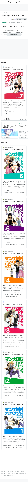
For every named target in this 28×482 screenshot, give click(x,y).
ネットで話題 (12, 22)
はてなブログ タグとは (5, 473)
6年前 (12, 67)
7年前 (12, 251)
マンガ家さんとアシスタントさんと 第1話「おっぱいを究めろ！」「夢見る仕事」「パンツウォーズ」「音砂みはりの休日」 (9, 126)
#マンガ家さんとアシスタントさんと (11, 111)
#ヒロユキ (22, 111)
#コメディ (18, 397)
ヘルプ (12, 473)
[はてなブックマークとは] (9, 119)
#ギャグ (9, 110)
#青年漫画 (5, 395)
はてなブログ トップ (6, 12)
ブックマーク (5, 123)
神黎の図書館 (7, 67)
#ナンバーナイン (11, 397)
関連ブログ (19, 22)
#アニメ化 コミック (17, 447)
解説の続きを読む (13, 34)
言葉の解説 (4, 22)
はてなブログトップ (22, 473)
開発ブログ (16, 473)
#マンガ (4, 110)
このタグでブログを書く (21, 19)
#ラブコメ (13, 294)
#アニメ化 (5, 113)
